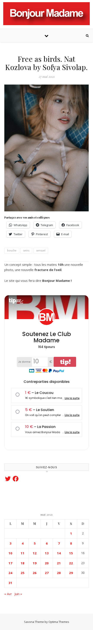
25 (22, 573)
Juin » (18, 594)
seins (26, 250)
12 (35, 553)
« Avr (8, 594)
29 (71, 573)
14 (59, 553)
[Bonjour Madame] (46, 13)
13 (47, 553)
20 (47, 563)
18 (22, 563)
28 (59, 573)
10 (10, 553)
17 (10, 563)
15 (71, 553)
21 (59, 563)
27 (47, 573)
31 (10, 583)
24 (10, 573)
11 (22, 553)
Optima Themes (58, 622)
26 (35, 573)
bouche (11, 250)
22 (71, 563)
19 (35, 563)
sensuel (40, 250)
